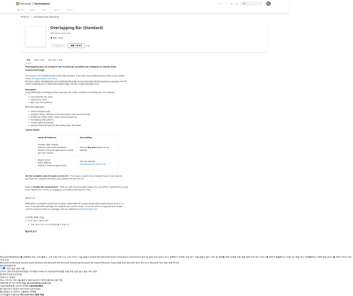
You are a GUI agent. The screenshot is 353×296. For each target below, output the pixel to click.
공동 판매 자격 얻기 (250, 256)
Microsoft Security (20, 262)
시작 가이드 (72, 256)
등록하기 (174, 256)
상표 (76, 271)
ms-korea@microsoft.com (39, 283)
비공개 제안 (95, 256)
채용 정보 (121, 262)
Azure (31, 262)
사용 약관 (69, 271)
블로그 (44, 256)
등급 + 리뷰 (39, 60)
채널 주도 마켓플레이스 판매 (308, 256)
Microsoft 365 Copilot (91, 262)
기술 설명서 (83, 256)
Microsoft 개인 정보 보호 (161, 262)
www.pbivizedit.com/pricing (93, 164)
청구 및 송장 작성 (149, 256)
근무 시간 (62, 256)
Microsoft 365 (54, 262)
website (80, 178)
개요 (28, 60)
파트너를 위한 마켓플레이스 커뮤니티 (277, 256)
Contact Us (42, 271)
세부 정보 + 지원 (55, 60)
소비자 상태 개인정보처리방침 (14, 271)
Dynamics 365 (40, 262)
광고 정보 (83, 271)
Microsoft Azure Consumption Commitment (121, 256)
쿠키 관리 (92, 271)
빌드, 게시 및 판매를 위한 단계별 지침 (223, 256)
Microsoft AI (5, 262)
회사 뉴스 (144, 262)
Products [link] (25, 16)
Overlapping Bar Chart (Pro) (44, 78)
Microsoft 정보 (133, 262)
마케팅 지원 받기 (186, 256)
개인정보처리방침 (56, 271)
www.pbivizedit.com (88, 209)
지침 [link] (88, 45)
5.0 (54, 37)
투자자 (176, 262)
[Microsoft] (23, 3)
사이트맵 (33, 271)
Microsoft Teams (109, 262)
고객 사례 (52, 256)
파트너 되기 (163, 256)
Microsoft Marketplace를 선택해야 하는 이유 (20, 256)
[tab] (29, 60)
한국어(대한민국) (8, 265)
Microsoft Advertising (70, 262)
